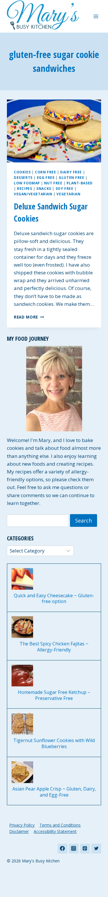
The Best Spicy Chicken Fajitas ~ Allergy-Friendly (54, 647)
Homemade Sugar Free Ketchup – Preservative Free (54, 695)
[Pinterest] (85, 848)
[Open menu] (95, 16)
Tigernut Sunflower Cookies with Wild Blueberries (54, 743)
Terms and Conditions (60, 825)
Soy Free (64, 188)
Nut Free (53, 183)
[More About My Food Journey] (54, 388)
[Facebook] (62, 848)
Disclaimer (19, 831)
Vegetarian (68, 194)
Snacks (43, 188)
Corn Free (45, 172)
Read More (29, 317)
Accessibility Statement (55, 831)
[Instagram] (74, 848)
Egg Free (46, 177)
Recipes (24, 188)
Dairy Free (71, 172)
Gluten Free (71, 177)
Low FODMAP (27, 183)
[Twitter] (96, 848)
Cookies (22, 172)
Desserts (23, 177)
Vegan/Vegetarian (33, 194)
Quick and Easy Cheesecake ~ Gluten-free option (54, 599)
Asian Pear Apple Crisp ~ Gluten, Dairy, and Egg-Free (54, 792)
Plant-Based (80, 183)
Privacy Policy (22, 825)
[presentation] (54, 131)
